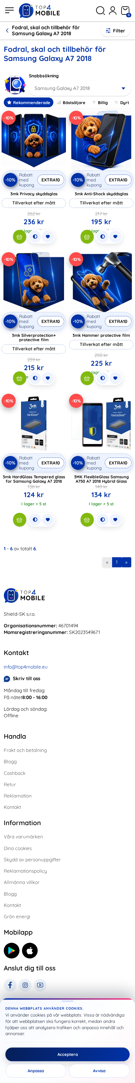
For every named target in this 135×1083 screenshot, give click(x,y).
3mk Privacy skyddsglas (33, 193)
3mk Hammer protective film (101, 335)
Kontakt (12, 807)
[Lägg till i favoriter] (48, 237)
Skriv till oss (26, 678)
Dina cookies (18, 848)
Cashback (14, 773)
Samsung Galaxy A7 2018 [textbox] (62, 88)
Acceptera (67, 1054)
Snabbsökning (44, 76)
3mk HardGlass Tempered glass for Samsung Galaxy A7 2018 (34, 479)
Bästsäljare (74, 102)
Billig (103, 102)
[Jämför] (35, 237)
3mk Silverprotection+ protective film (34, 337)
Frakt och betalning (25, 750)
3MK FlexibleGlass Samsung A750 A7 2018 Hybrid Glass (101, 479)
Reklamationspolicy (25, 871)
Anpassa (36, 1070)
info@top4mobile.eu (26, 667)
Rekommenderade (31, 102)
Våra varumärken (23, 837)
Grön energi (17, 916)
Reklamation (18, 796)
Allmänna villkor (22, 882)
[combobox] (80, 88)
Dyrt (124, 102)
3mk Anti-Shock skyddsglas (101, 193)
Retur (10, 784)
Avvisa (99, 1070)
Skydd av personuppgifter (32, 860)
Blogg (10, 761)
